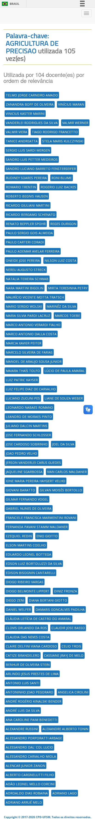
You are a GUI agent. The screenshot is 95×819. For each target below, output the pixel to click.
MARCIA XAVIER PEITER (23, 343)
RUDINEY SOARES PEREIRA (26, 178)
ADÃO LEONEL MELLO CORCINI (30, 784)
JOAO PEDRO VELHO (21, 453)
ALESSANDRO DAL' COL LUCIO (29, 747)
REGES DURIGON (63, 224)
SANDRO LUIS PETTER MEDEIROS (32, 159)
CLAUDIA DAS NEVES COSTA (27, 637)
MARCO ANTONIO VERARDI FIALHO (33, 325)
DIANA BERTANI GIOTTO (48, 600)
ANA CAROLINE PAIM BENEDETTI (31, 720)
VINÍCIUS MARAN (71, 104)
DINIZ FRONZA (65, 591)
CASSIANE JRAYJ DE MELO (63, 655)
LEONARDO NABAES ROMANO (29, 407)
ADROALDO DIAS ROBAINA (27, 793)
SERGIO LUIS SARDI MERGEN (28, 150)
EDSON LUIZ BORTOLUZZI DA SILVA (34, 563)
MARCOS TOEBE (67, 315)
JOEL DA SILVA (63, 444)
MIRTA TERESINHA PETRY (67, 288)
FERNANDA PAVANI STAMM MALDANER (37, 527)
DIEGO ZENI (15, 600)
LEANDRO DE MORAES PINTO (29, 416)
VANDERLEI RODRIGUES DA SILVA (32, 123)
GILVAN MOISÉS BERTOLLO (61, 490)
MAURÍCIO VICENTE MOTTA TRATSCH (35, 297)
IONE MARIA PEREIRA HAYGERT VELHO (35, 481)
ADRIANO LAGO (64, 793)
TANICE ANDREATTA (22, 141)
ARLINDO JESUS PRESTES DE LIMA (32, 674)
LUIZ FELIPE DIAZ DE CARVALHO (31, 389)
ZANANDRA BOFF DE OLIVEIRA (29, 104)
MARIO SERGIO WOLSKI (24, 306)
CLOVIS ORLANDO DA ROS (26, 628)
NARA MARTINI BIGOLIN (24, 288)
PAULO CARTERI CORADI (25, 242)
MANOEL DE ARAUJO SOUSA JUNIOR (34, 361)
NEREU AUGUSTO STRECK (26, 269)
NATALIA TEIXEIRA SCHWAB (27, 279)
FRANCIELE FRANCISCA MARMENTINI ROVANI (41, 517)
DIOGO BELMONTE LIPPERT (27, 591)
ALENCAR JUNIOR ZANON (25, 765)
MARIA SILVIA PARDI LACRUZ (28, 315)
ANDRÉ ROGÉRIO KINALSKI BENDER (33, 701)
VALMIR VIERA (16, 132)
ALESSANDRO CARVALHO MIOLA (31, 756)
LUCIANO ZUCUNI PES (23, 398)
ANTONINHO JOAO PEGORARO (29, 692)
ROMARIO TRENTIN (21, 187)
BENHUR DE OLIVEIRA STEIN (28, 664)
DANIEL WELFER (18, 609)
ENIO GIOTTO (47, 536)
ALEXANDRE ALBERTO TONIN (65, 729)
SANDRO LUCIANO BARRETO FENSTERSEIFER (41, 168)
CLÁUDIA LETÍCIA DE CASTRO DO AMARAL (38, 618)
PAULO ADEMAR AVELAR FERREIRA (32, 251)
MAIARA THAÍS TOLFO (23, 371)
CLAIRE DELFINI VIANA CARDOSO (31, 646)
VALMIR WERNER (75, 123)
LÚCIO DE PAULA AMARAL (65, 371)
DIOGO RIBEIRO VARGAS (24, 582)
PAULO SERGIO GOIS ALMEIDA (29, 233)
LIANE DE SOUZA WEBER (64, 398)
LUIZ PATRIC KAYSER (22, 380)
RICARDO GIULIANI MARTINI (27, 205)
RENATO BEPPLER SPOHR (26, 224)
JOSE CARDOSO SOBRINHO (27, 444)
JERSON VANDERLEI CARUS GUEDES (33, 462)
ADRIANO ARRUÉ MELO (24, 802)
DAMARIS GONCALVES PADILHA (60, 609)
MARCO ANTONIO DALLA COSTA (31, 334)
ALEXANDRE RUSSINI (22, 729)
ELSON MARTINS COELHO (26, 545)
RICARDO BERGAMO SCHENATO (30, 214)
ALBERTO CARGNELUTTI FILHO (30, 775)
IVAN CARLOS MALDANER (67, 472)
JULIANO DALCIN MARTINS (26, 426)
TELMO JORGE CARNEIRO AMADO (32, 95)
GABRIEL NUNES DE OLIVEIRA (28, 508)
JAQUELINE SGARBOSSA (24, 472)
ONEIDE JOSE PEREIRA (23, 260)
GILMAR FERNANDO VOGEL (27, 499)
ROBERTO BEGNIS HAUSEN (27, 196)
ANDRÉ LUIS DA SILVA (23, 710)
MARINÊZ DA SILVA (61, 306)
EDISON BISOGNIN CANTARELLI (30, 573)
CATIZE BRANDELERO (22, 655)
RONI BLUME (61, 178)
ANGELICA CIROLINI (73, 692)
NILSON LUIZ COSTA (60, 260)
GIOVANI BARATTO (20, 490)
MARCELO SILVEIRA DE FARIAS (29, 352)
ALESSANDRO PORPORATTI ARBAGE (34, 738)
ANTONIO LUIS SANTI (22, 683)
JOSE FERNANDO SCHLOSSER (28, 435)
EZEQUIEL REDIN (19, 536)
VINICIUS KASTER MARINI (25, 113)
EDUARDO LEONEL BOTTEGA (28, 554)
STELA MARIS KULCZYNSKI (62, 141)
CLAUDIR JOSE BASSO (68, 628)
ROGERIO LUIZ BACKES (58, 187)
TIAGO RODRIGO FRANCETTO (55, 132)
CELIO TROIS (71, 646)
